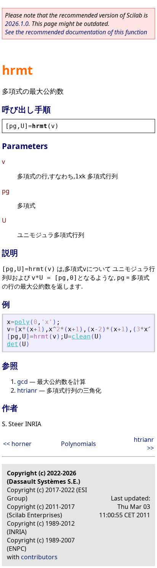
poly (22, 322)
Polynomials (78, 444)
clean (81, 336)
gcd (22, 381)
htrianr (27, 390)
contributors (39, 557)
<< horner (17, 444)
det (12, 344)
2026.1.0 (17, 23)
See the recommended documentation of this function (76, 32)
